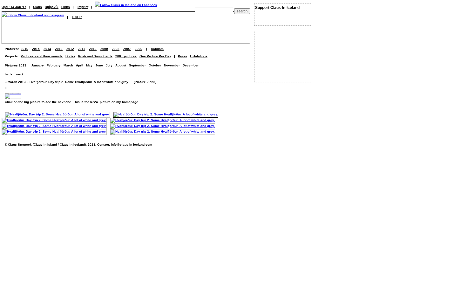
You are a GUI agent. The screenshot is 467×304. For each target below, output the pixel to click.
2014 (47, 49)
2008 (115, 49)
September (137, 65)
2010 (93, 49)
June (99, 65)
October (155, 65)
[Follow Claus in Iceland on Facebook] (126, 7)
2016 (24, 49)
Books (70, 56)
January (37, 65)
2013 (59, 49)
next (19, 74)
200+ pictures (126, 56)
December (191, 65)
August (120, 65)
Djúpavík (51, 7)
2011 (81, 49)
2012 (70, 49)
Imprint (83, 7)
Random (157, 49)
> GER (77, 17)
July (109, 65)
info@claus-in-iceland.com (131, 144)
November (172, 65)
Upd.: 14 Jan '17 (14, 7)
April (79, 65)
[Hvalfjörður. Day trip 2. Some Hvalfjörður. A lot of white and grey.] (57, 114)
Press (182, 56)
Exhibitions (198, 56)
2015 (36, 49)
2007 (127, 49)
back (8, 74)
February (54, 65)
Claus (37, 7)
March (68, 65)
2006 (138, 49)
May (89, 65)
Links (65, 7)
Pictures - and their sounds (42, 56)
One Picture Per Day (155, 56)
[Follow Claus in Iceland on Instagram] (33, 17)
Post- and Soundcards (95, 56)
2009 (104, 49)
